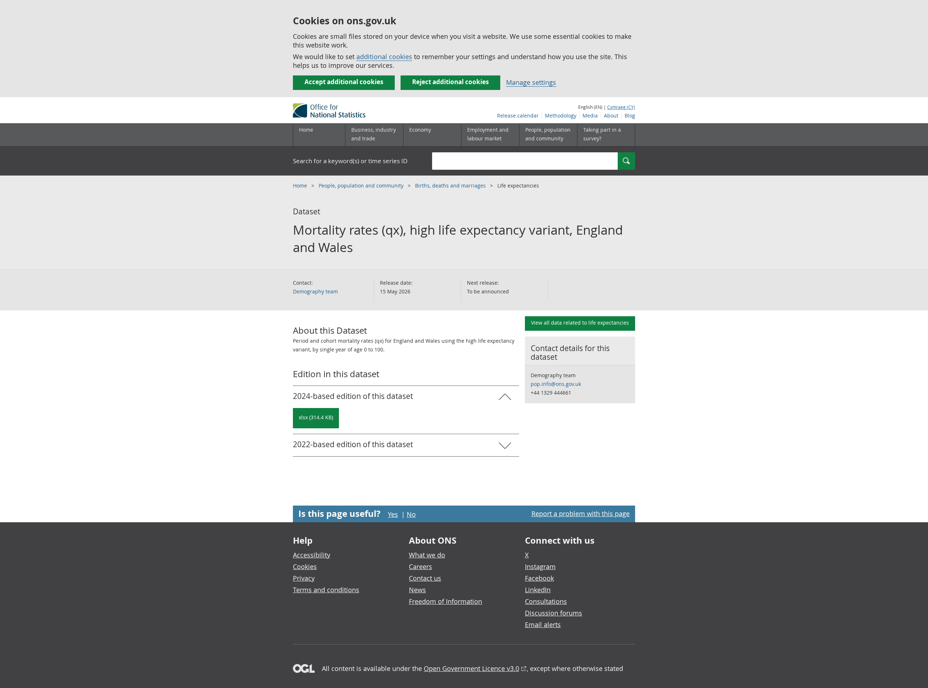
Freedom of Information (445, 601)
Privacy (304, 578)
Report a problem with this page (580, 513)
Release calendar (518, 115)
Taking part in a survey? (602, 134)
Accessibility (311, 555)
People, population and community (362, 185)
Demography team (315, 291)
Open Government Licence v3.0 (471, 668)
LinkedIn (538, 589)
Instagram (540, 566)
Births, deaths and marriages (451, 185)
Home (306, 129)
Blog (630, 115)
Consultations (546, 601)
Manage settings (531, 82)
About (611, 115)
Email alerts (543, 624)
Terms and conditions (326, 589)
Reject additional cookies (450, 82)
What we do (427, 555)
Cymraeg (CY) (621, 107)
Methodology (560, 115)
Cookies (305, 566)
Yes (393, 514)
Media (590, 115)
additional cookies (384, 56)
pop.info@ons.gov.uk (556, 383)
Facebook (539, 578)
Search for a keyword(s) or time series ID (350, 161)
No (411, 514)
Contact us (425, 578)
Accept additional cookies (343, 82)
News (417, 589)
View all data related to (580, 322)
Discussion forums (553, 613)
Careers (420, 566)
